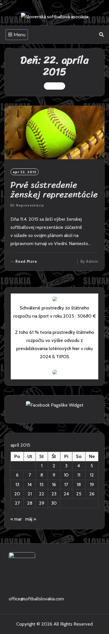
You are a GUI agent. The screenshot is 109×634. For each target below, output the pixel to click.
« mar (16, 519)
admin (92, 261)
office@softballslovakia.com (36, 599)
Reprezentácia (30, 205)
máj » (30, 519)
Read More (26, 261)
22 (41, 494)
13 (17, 484)
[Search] (101, 34)
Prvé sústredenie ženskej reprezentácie (54, 189)
